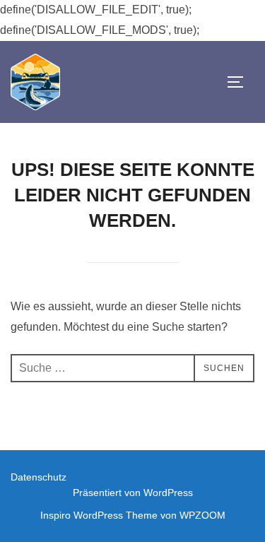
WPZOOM (202, 515)
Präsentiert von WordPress (133, 492)
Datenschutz (38, 477)
